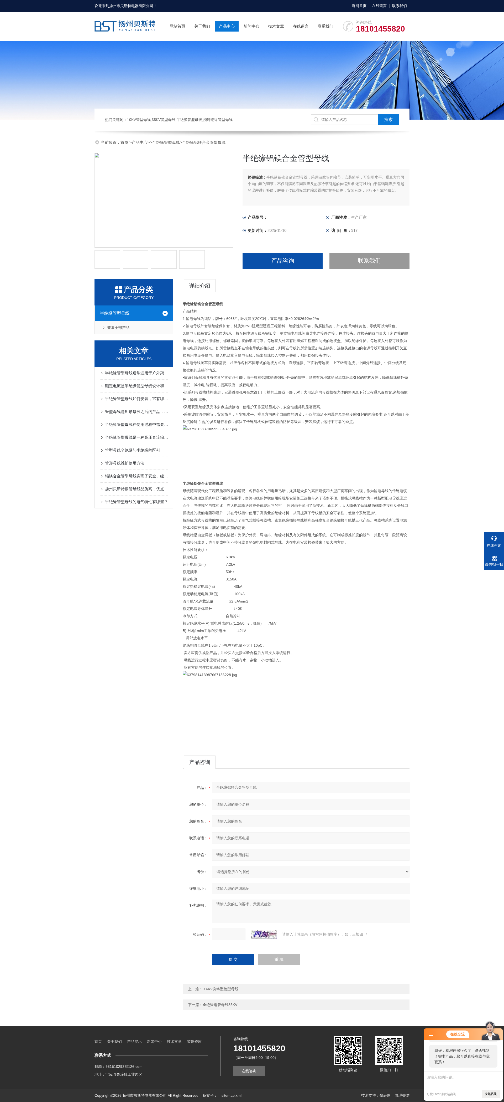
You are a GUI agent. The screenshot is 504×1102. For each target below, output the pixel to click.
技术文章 (276, 26)
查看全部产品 (118, 327)
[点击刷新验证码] (264, 934)
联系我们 (399, 6)
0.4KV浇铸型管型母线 (220, 989)
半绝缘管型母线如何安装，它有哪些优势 (136, 398)
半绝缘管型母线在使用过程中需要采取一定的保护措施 (136, 424)
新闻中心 (251, 26)
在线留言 (379, 6)
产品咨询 (282, 260)
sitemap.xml (232, 1095)
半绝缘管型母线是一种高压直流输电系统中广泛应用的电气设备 (136, 437)
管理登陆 (402, 1095)
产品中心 (227, 26)
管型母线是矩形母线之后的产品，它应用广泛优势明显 (136, 411)
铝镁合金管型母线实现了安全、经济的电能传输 (136, 476)
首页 (124, 142)
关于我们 (202, 26)
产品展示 (134, 1041)
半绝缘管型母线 (166, 142)
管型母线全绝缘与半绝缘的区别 (132, 450)
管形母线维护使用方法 (124, 463)
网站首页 (177, 26)
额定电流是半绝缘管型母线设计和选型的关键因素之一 (136, 386)
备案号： (210, 1095)
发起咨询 (491, 1094)
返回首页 (359, 6)
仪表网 (385, 1095)
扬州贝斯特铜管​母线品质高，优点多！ (136, 489)
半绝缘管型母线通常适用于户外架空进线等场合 (136, 373)
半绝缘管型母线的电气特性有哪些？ (136, 501)
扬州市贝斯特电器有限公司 (131, 6)
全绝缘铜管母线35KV (220, 1005)
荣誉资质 (194, 1041)
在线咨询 (249, 1071)
